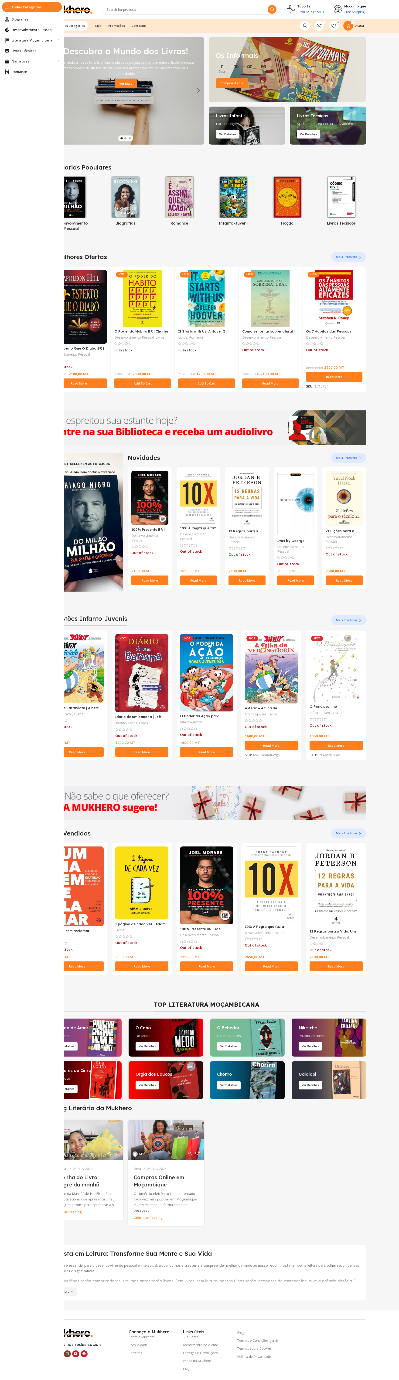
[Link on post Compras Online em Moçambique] (166, 1140)
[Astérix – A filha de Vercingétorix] (271, 669)
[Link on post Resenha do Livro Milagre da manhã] (85, 1140)
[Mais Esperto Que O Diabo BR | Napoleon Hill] (79, 306)
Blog (240, 1332)
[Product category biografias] (125, 202)
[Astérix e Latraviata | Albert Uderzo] (77, 669)
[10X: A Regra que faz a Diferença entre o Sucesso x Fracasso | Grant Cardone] (198, 497)
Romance (196, 337)
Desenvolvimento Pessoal (70, 354)
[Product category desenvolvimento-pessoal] (71, 204)
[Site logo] (70, 9)
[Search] (272, 9)
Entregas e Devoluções (200, 1353)
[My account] (305, 25)
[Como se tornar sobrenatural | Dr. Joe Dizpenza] (270, 298)
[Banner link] (287, 69)
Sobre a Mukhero (142, 1337)
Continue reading (67, 1212)
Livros (160, 337)
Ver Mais (125, 83)
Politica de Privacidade (254, 1356)
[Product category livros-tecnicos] (341, 202)
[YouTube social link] (75, 1353)
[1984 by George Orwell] (295, 503)
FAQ (186, 1369)
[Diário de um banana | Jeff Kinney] (141, 673)
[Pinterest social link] (84, 1353)
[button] (198, 91)
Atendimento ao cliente (200, 1345)
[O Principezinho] (336, 668)
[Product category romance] (179, 202)
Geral (138, 1168)
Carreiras (135, 1353)
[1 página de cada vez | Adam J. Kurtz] (141, 882)
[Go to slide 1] (121, 138)
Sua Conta (190, 1337)
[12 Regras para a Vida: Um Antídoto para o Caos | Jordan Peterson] (247, 499)
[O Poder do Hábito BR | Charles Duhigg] (142, 298)
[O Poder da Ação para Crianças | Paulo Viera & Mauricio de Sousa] (206, 672)
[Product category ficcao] (287, 202)
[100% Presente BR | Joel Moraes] (149, 498)
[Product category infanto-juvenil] (233, 202)
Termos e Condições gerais (258, 1340)
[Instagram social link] (67, 1353)
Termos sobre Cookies (254, 1348)
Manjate (64, 1153)
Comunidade (138, 1345)
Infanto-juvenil (126, 723)
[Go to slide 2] (125, 138)
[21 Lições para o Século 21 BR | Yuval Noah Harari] (344, 498)
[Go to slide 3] (130, 138)
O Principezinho (323, 706)
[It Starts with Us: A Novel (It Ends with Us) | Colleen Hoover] (206, 298)
